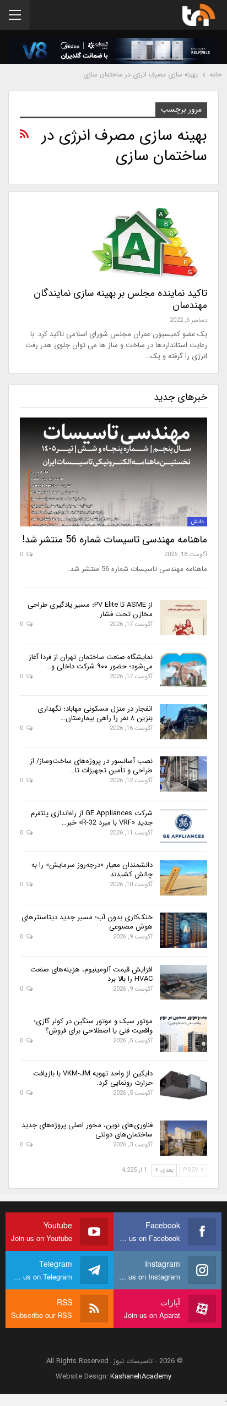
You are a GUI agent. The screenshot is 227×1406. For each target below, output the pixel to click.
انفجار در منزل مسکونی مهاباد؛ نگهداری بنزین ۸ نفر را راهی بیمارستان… (95, 713)
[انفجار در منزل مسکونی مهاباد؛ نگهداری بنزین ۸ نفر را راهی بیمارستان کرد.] (183, 721)
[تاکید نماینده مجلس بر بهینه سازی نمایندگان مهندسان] (149, 240)
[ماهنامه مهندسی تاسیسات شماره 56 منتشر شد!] (113, 472)
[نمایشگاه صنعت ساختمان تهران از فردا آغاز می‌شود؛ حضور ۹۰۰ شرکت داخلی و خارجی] (183, 670)
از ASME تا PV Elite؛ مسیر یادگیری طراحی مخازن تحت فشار (90, 609)
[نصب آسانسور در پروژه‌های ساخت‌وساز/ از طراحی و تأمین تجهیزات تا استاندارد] (183, 774)
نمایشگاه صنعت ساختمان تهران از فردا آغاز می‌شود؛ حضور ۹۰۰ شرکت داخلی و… (91, 661)
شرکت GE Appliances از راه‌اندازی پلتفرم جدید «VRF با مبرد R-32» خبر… (92, 818)
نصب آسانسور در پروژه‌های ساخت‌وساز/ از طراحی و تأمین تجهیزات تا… (91, 765)
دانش (197, 522)
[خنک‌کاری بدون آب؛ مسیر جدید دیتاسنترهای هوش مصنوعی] (183, 930)
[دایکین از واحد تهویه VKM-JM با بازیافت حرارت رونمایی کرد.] (183, 1086)
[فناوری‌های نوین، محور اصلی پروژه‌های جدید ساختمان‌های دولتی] (183, 1138)
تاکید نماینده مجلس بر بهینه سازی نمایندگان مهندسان (120, 299)
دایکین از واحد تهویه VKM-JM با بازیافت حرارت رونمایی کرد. (93, 1078)
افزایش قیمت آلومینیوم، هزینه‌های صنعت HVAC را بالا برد (91, 974)
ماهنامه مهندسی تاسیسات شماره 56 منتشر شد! (114, 539)
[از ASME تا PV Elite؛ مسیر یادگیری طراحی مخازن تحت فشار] (183, 617)
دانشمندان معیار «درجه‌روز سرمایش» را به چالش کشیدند (92, 869)
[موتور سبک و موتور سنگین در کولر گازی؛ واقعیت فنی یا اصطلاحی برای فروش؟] (183, 1034)
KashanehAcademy (140, 1376)
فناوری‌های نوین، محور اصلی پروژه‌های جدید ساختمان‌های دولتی (87, 1129)
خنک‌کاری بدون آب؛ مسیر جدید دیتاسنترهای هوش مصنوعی (87, 921)
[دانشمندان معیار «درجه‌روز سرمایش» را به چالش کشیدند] (183, 878)
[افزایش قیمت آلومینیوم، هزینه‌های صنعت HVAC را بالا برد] (183, 982)
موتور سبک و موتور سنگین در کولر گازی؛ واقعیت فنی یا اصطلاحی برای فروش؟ (93, 1025)
